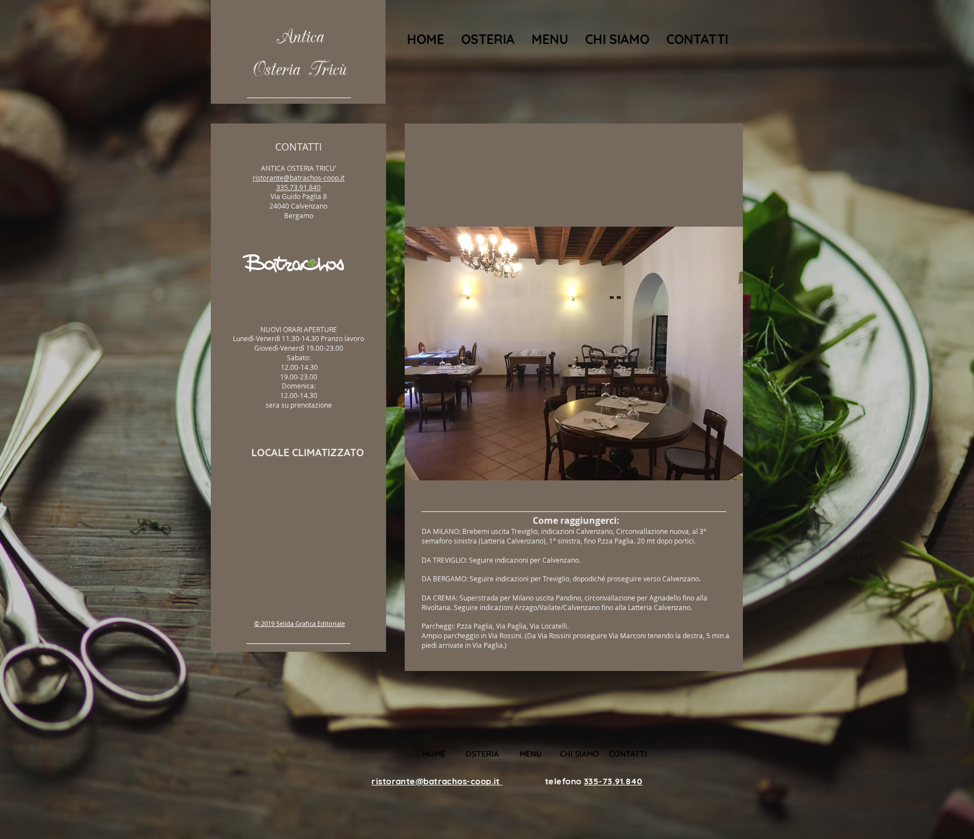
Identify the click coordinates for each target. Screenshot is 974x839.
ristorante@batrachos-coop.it (298, 177)
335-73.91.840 (613, 781)
